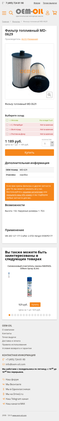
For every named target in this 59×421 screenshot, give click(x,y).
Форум (37, 3)
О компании (8, 329)
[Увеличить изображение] (49, 95)
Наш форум (12, 379)
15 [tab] (49, 315)
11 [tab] (38, 315)
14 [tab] (47, 315)
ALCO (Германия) (29, 39)
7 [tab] (26, 315)
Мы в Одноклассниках (18, 389)
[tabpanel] (29, 289)
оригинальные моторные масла (29, 16)
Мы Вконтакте (13, 384)
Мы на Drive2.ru (14, 394)
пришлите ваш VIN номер (19, 195)
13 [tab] (44, 315)
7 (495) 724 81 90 (15, 3)
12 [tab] (41, 315)
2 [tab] (12, 315)
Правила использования (14, 344)
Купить (29, 152)
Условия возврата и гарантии (17, 348)
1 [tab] (9, 315)
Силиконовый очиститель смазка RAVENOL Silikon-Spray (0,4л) (29, 267)
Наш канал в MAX (15, 403)
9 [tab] (32, 315)
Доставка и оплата (11, 340)
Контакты (7, 333)
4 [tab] (18, 315)
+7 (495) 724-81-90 (15, 359)
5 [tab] (21, 315)
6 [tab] (24, 315)
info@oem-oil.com (15, 364)
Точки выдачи (50, 3)
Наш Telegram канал (17, 398)
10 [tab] (35, 315)
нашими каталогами (33, 192)
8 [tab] (29, 315)
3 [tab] (15, 315)
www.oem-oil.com (19, 415)
